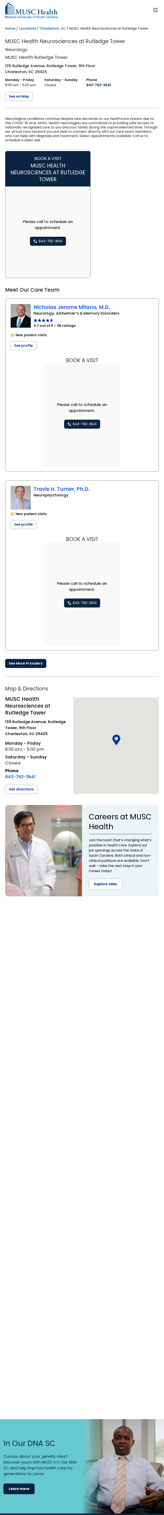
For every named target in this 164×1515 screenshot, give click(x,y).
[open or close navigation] (155, 10)
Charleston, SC (53, 28)
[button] (116, 740)
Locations (27, 28)
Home (10, 28)
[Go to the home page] (31, 11)
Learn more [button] (19, 1488)
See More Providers (26, 663)
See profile (23, 345)
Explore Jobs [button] (105, 884)
